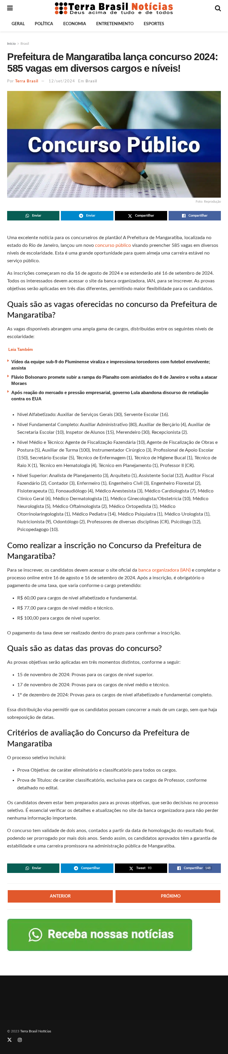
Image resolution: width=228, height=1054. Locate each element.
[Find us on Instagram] (20, 1040)
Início (11, 43)
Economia (74, 24)
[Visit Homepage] (114, 8)
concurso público (113, 245)
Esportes (154, 24)
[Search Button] (218, 8)
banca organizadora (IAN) (164, 570)
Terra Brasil (26, 81)
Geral (18, 24)
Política (44, 24)
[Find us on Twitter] (9, 1040)
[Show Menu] (10, 8)
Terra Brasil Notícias (35, 1031)
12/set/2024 (62, 81)
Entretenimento (115, 24)
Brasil (24, 43)
